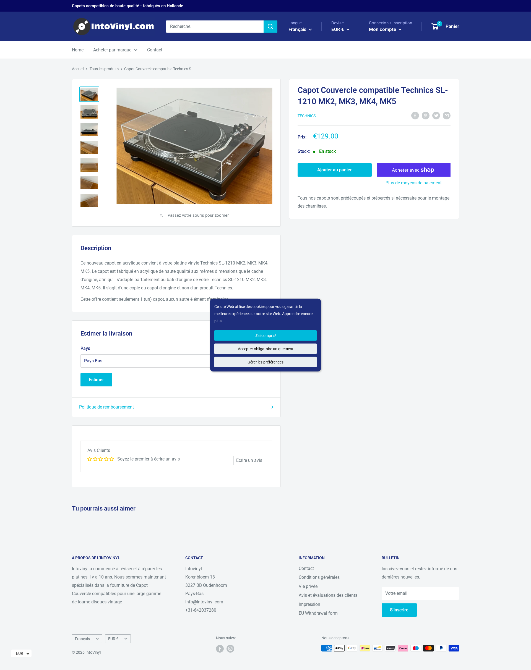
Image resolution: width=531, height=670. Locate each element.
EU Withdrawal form (318, 613)
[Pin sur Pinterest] (426, 115)
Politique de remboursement (106, 407)
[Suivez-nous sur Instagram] (230, 649)
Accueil (78, 69)
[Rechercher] (270, 26)
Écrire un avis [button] (249, 460)
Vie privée (308, 586)
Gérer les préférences (265, 362)
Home (78, 50)
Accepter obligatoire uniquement (265, 348)
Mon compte (383, 29)
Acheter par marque (112, 50)
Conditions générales (319, 577)
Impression (309, 604)
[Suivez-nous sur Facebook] (220, 649)
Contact (154, 50)
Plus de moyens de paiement (414, 182)
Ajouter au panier (334, 169)
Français (82, 639)
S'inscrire (399, 610)
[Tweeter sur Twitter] (436, 115)
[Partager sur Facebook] (415, 115)
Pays (85, 348)
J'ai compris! (265, 335)
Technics (307, 116)
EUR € (113, 639)
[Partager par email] (447, 115)
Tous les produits (104, 69)
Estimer (96, 379)
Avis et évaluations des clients (328, 595)
